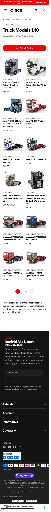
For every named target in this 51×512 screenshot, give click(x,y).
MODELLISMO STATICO (23, 19)
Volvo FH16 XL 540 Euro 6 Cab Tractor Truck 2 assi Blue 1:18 (12, 124)
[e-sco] (16, 10)
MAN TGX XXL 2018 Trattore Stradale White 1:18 (36, 85)
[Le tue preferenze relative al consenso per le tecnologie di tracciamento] (44, 507)
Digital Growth (39, 487)
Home (7, 19)
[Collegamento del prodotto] (13, 75)
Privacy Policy (17, 501)
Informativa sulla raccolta (10, 510)
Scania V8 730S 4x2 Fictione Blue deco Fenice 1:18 (11, 85)
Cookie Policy (31, 501)
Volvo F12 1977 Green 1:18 (36, 159)
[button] (5, 10)
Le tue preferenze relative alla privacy (20, 506)
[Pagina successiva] (31, 291)
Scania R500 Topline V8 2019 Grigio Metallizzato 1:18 (13, 198)
